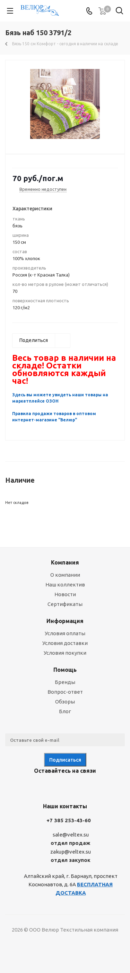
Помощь (65, 670)
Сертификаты (65, 604)
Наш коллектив (65, 584)
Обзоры (65, 702)
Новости (65, 594)
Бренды (65, 682)
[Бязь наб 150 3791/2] (65, 104)
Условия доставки (65, 643)
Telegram (55, 787)
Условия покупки (65, 653)
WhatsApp (89, 787)
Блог (65, 711)
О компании (65, 575)
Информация (65, 621)
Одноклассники (72, 787)
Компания (65, 562)
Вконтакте (37, 787)
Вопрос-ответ (65, 692)
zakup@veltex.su (70, 852)
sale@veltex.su (71, 835)
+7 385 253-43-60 (68, 820)
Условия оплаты (65, 633)
